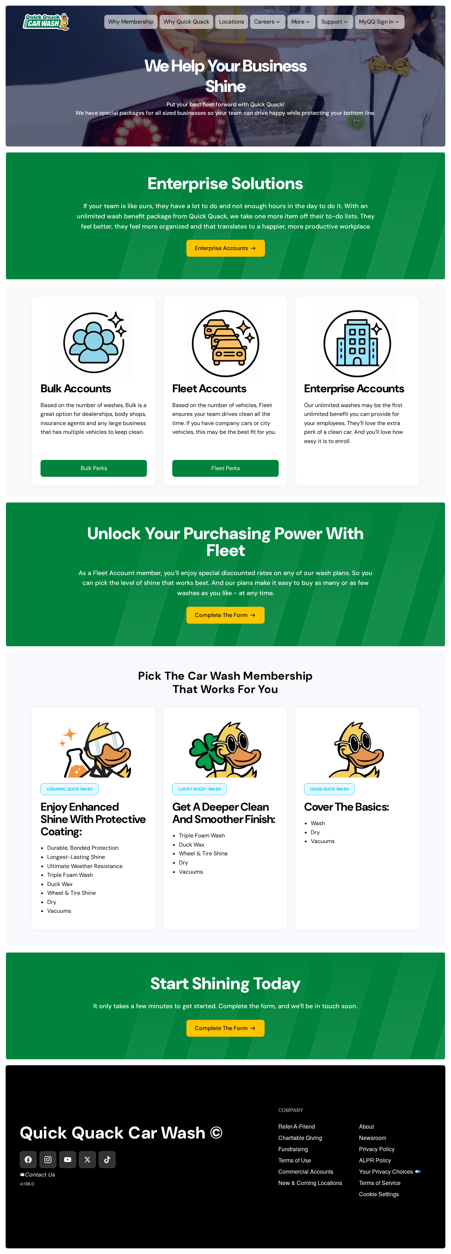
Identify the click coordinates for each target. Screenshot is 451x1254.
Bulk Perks (94, 468)
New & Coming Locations (310, 1182)
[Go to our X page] (87, 1159)
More (297, 21)
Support (331, 21)
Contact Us (40, 1174)
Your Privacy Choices (386, 1171)
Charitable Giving (300, 1137)
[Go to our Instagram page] (47, 1159)
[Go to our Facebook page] (28, 1159)
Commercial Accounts (305, 1171)
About (366, 1126)
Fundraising (293, 1149)
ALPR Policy (375, 1160)
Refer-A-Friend (296, 1126)
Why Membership (131, 21)
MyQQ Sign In (376, 21)
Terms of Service (380, 1182)
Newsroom (372, 1137)
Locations (231, 21)
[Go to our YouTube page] (67, 1159)
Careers (264, 21)
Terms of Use (294, 1160)
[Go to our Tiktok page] (107, 1159)
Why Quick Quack (186, 21)
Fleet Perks (225, 468)
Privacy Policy (377, 1149)
